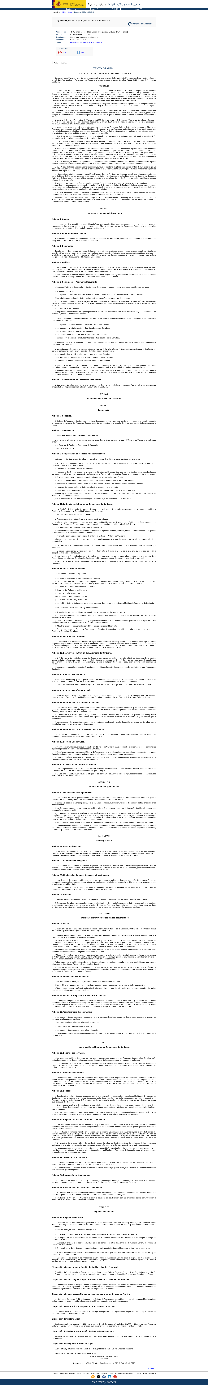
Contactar (55, 1373)
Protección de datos (107, 1373)
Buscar (70, 12)
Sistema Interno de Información (124, 1373)
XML (83, 52)
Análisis (64, 63)
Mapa (79, 1373)
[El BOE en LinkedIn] (109, 1378)
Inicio (64, 12)
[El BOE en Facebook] (104, 1378)
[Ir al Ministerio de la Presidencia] (69, 4)
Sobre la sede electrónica (67, 1373)
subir (152, 1369)
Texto (56, 63)
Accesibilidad (95, 1373)
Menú (137, 9)
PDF (64, 52)
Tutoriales (138, 1373)
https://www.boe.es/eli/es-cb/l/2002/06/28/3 (86, 42)
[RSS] (93, 1378)
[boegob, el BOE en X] (98, 1378)
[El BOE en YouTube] (115, 1378)
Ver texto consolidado (142, 24)
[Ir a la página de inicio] (113, 4)
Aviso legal (86, 1373)
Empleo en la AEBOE (149, 1373)
